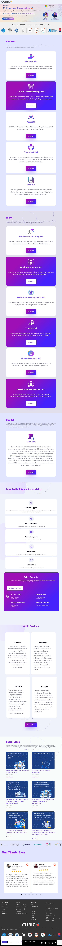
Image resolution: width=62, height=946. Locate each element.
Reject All (11, 942)
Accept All (4, 942)
